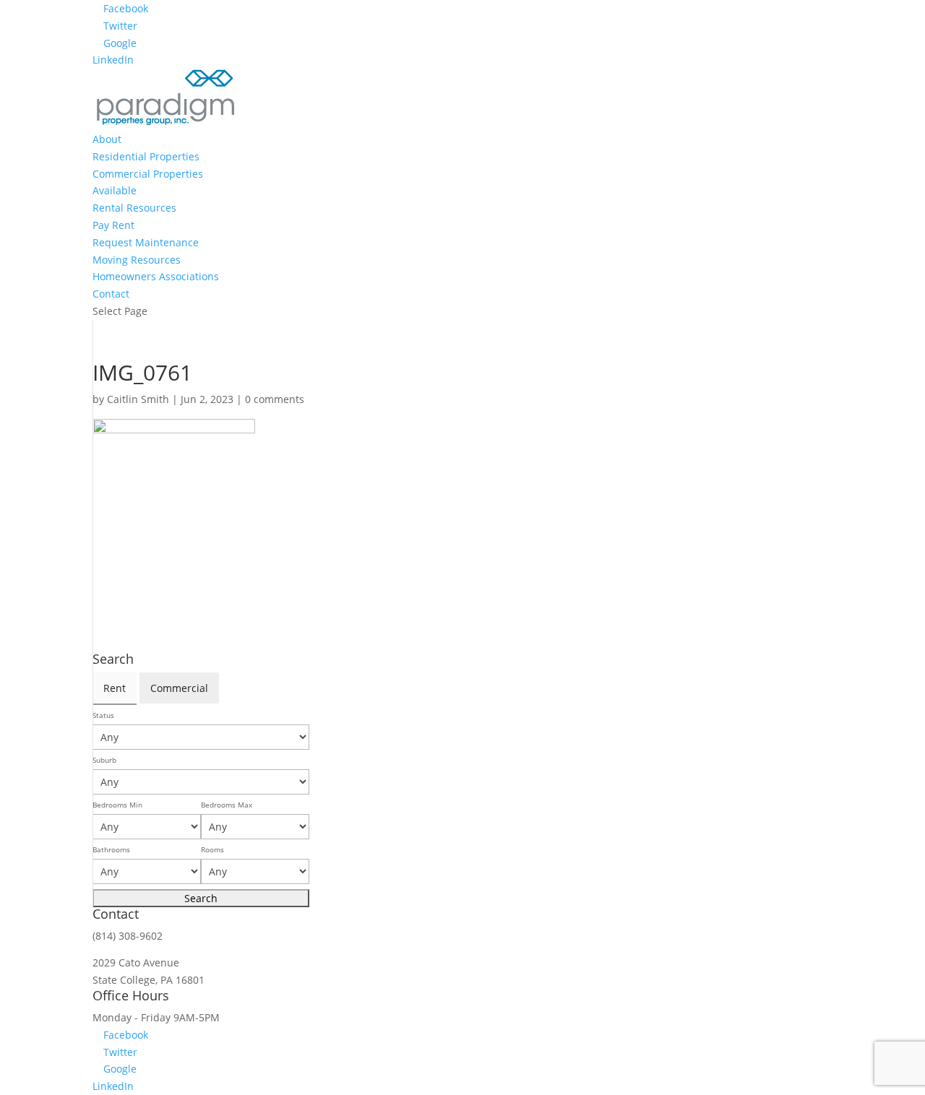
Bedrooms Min (117, 805)
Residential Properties (145, 156)
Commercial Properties (147, 174)
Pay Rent (113, 225)
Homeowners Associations (155, 276)
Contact (110, 293)
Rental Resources (134, 208)
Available (114, 190)
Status (103, 715)
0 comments (274, 399)
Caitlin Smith (138, 399)
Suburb (104, 760)
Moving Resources (136, 260)
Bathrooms (111, 849)
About (106, 139)
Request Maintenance (145, 242)
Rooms (212, 849)
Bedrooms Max (226, 805)
